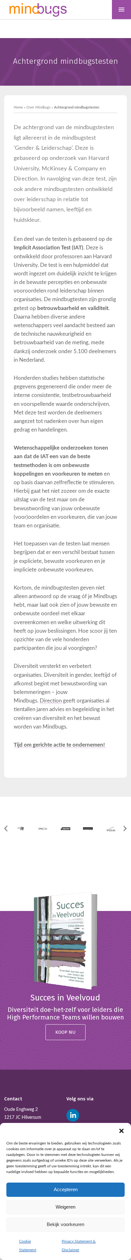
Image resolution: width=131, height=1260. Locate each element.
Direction (51, 700)
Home (18, 107)
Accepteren (66, 1189)
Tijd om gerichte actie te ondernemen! (60, 745)
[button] (121, 1131)
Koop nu (65, 1032)
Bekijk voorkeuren (65, 1224)
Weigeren (65, 1207)
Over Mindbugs (38, 107)
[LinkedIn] (72, 1115)
